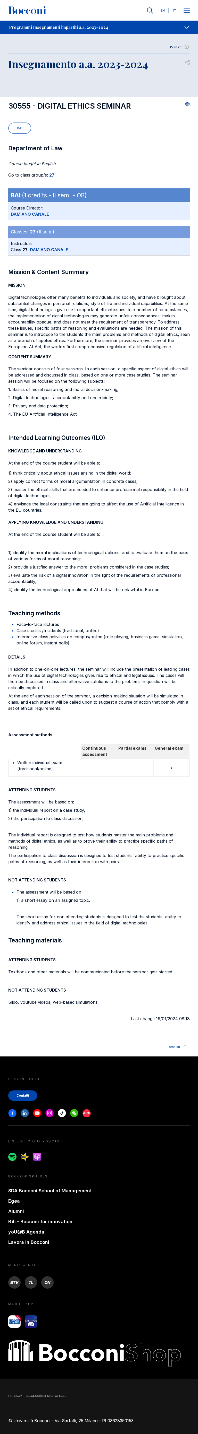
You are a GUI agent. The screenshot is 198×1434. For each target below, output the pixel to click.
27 (51, 175)
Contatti (176, 47)
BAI (19, 128)
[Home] (27, 10)
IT (174, 10)
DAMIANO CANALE (30, 214)
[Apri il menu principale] (187, 10)
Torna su (173, 1047)
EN (163, 10)
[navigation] (99, 27)
